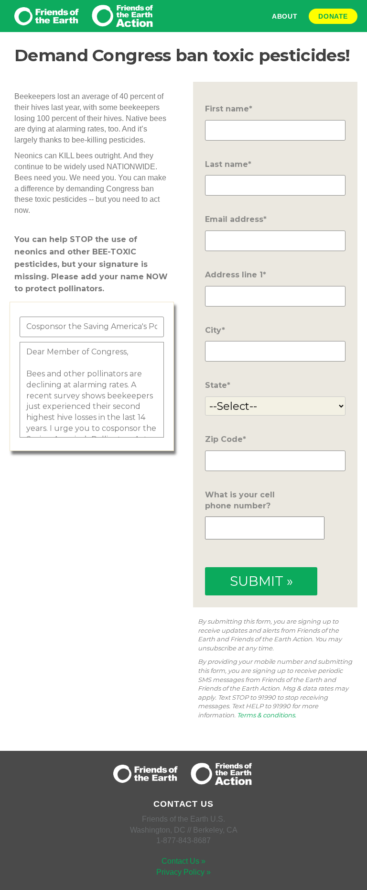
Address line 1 (234, 274)
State (216, 385)
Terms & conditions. (266, 715)
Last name (226, 164)
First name (227, 108)
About (284, 16)
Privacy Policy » (183, 872)
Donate (333, 16)
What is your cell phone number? (240, 500)
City (213, 330)
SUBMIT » (261, 581)
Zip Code (224, 439)
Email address (234, 219)
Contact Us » (183, 861)
